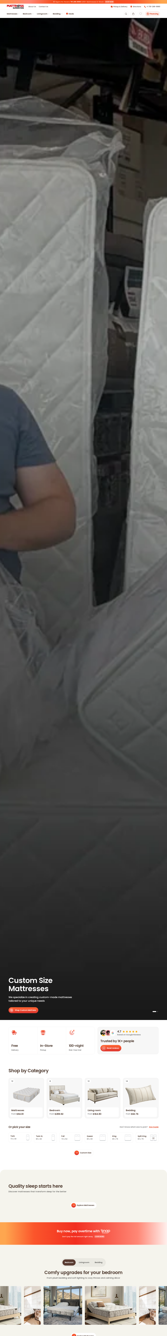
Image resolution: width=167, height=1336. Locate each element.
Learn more (99, 1236)
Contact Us (43, 6)
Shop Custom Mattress (25, 1010)
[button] (133, 14)
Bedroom (27, 13)
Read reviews (113, 1048)
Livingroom (42, 13)
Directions (137, 6)
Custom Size (85, 1152)
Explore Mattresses (85, 1205)
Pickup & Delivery (120, 6)
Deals (71, 13)
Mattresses (12, 13)
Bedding (56, 13)
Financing (154, 13)
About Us (32, 6)
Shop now (109, 2)
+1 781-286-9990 (153, 6)
